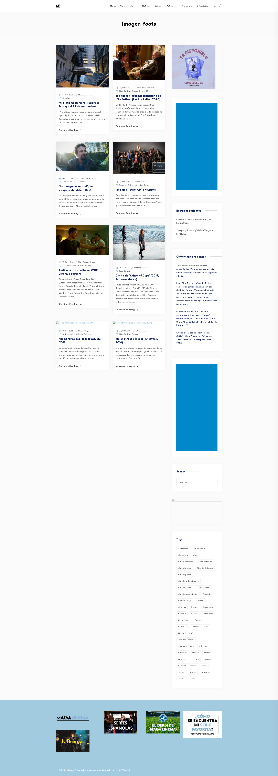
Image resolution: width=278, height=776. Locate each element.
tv (204, 679)
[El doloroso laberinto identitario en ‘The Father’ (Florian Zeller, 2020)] (139, 80)
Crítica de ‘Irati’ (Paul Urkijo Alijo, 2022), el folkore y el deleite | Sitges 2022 (196, 322)
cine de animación (206, 568)
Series (133, 6)
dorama (182, 614)
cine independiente (187, 594)
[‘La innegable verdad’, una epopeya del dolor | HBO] (82, 170)
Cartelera (67, 266)
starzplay (205, 672)
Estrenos (88, 266)
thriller (181, 679)
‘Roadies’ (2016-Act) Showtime (136, 190)
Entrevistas (202, 6)
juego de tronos (186, 646)
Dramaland (186, 6)
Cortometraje (184, 601)
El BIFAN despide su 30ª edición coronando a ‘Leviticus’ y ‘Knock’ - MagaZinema (193, 315)
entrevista (208, 614)
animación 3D (199, 549)
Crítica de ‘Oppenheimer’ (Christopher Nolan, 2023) (194, 339)
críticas (182, 607)
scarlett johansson (187, 666)
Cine (122, 6)
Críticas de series (70, 182)
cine (195, 555)
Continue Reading (68, 130)
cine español (184, 575)
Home (113, 6)
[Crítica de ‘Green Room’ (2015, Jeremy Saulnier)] (82, 254)
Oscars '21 (143, 91)
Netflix (207, 653)
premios (208, 659)
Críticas (158, 6)
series (181, 672)
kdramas (182, 653)
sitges (193, 672)
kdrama (203, 646)
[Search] (215, 480)
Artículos (171, 6)
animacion (183, 549)
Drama (194, 614)
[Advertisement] (197, 146)
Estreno (198, 620)
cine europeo (184, 588)
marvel (195, 653)
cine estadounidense (188, 581)
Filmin (181, 633)
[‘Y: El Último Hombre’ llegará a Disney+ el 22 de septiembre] (82, 87)
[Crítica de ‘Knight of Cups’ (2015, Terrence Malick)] (139, 260)
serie (204, 666)
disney (194, 607)
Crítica (200, 601)
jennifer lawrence (187, 640)
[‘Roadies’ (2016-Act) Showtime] (139, 174)
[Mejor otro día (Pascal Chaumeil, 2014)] (132, 323)
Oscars (135, 91)
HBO (191, 633)
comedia (207, 594)
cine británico (205, 562)
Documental (208, 607)
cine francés (202, 588)
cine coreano (184, 568)
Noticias (146, 6)
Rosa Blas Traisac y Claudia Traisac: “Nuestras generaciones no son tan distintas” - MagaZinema (194, 287)
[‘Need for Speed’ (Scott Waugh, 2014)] (75, 323)
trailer (194, 679)
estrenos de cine (200, 627)
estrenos (182, 627)
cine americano (185, 562)
